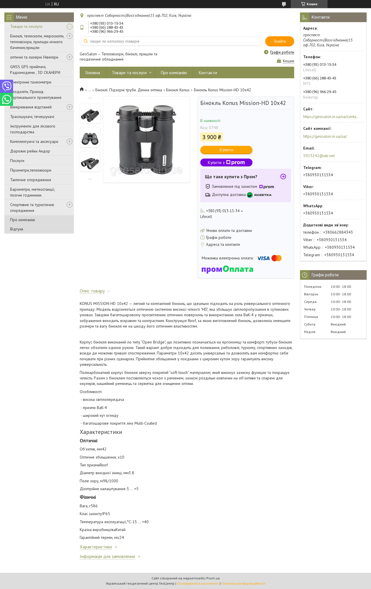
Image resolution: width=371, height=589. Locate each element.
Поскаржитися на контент (198, 583)
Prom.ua (213, 578)
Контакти (208, 72)
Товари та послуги (26, 26)
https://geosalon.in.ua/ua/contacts (331, 116)
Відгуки (16, 229)
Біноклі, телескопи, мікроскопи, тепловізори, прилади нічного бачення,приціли (37, 41)
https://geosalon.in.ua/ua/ (325, 136)
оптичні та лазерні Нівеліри (34, 57)
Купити (226, 149)
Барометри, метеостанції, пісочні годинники (32, 192)
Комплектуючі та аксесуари (34, 141)
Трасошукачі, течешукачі (32, 116)
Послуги (17, 160)
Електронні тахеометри (30, 82)
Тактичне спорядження (30, 179)
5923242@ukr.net (319, 155)
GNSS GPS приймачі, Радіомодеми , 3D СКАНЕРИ (35, 69)
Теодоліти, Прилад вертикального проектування (35, 94)
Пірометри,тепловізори (30, 170)
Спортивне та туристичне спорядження (32, 207)
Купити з (216, 162)
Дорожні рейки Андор (30, 151)
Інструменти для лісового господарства (32, 128)
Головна (93, 72)
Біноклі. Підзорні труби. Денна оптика (128, 89)
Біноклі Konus (178, 89)
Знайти (280, 41)
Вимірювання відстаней (31, 107)
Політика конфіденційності (243, 583)
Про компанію (22, 219)
